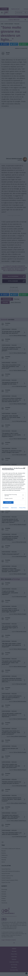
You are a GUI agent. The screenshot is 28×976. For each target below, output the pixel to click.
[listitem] (14, 495)
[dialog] (14, 488)
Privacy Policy (22, 507)
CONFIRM (8, 502)
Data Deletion (5, 507)
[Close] (25, 468)
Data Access (14, 507)
